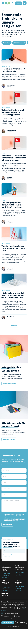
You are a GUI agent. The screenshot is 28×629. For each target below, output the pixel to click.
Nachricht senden (7, 524)
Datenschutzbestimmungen (18, 519)
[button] (14, 626)
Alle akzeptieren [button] (7, 622)
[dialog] (14, 614)
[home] (5, 3)
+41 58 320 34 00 (19, 572)
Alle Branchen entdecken (9, 383)
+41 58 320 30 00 (6, 574)
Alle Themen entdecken (9, 439)
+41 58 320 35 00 (19, 587)
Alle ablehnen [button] (21, 622)
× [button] (26, 601)
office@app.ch (5, 575)
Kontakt (19, 3)
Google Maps (4, 577)
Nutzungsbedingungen (9, 520)
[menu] (25, 3)
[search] (12, 3)
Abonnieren (7, 556)
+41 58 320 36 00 (5, 587)
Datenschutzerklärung (18, 515)
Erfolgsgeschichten (5, 66)
